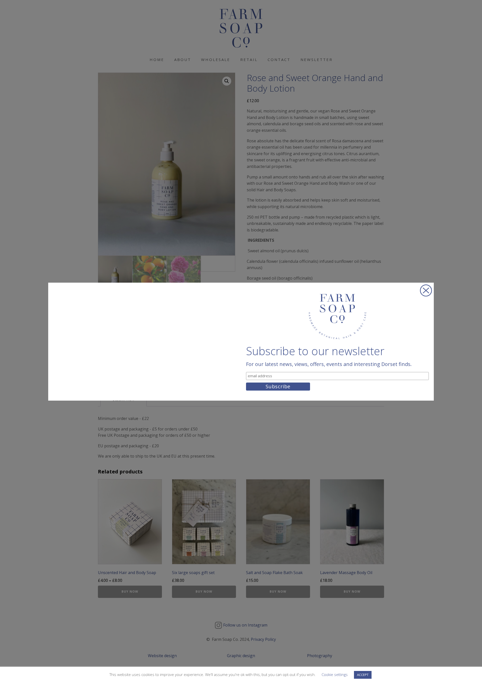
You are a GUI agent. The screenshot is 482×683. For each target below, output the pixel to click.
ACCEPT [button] (363, 674)
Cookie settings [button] (335, 674)
